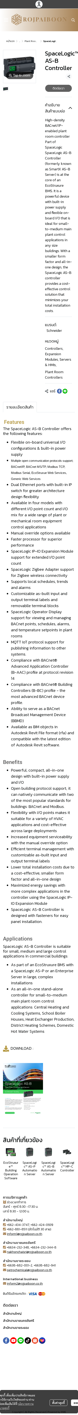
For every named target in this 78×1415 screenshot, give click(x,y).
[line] (20, 1340)
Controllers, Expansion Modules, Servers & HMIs (58, 357)
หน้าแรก (10, 41)
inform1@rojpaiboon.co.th (24, 1233)
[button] (73, 20)
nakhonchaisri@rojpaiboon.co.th (29, 1251)
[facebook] (6, 1340)
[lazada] (42, 1340)
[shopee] (35, 1340)
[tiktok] (28, 1340)
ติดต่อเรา (58, 88)
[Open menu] (6, 20)
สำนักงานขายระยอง (16, 1327)
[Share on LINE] (65, 391)
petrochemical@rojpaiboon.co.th (29, 1269)
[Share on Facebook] (59, 391)
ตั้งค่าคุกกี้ (58, 1403)
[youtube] (13, 1340)
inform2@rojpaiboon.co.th (25, 1283)
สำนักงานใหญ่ (12, 1313)
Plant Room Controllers (38, 41)
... (19, 41)
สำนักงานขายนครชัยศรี (18, 1320)
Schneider (54, 330)
